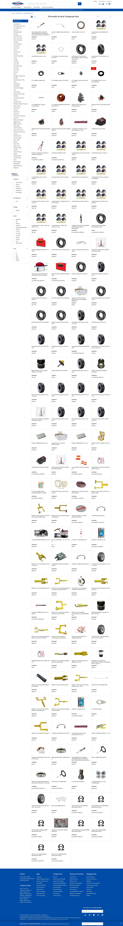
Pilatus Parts (17, 112)
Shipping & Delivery (41, 893)
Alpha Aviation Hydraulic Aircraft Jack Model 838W (100, 250)
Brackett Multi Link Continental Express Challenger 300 (40, 709)
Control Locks (17, 52)
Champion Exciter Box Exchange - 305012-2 (60, 564)
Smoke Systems (17, 136)
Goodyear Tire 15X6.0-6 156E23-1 (99, 153)
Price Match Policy (40, 887)
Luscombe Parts (17, 102)
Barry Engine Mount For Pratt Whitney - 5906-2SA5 (40, 371)
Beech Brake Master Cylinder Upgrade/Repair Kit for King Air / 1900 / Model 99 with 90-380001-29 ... (41, 33)
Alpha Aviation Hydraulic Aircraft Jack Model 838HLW (60, 468)
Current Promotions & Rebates (93, 883)
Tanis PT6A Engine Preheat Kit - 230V (101, 733)
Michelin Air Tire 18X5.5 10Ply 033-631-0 (100, 274)
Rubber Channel (17, 124)
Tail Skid (16, 149)
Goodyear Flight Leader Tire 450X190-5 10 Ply (59, 226)
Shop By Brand (27, 7)
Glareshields (17, 86)
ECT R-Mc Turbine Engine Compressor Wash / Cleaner (39, 492)
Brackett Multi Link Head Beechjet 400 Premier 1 (61, 516)
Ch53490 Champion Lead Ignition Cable (80, 250)
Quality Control (40, 889)
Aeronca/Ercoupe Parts (19, 26)
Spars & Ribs (17, 139)
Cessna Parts (17, 46)
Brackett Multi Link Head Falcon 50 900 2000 (101, 589)
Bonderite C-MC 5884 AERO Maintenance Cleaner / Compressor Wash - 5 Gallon (101, 662)
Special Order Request (91, 893)
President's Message (57, 891)
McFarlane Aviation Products (20, 104)
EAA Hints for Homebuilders (76, 883)
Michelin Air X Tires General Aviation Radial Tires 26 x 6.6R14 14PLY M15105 (80, 58)
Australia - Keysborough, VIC (26, 902)
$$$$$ (17, 260)
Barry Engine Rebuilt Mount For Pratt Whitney (100, 613)
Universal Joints (17, 155)
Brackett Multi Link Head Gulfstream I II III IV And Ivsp (59, 637)
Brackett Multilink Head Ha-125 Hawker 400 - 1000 (80, 661)
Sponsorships (56, 893)
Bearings (16, 34)
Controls (16, 54)
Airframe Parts (19, 13)
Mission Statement (57, 889)
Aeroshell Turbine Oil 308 (98, 539)
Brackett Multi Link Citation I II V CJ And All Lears (101, 492)
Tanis (17, 241)
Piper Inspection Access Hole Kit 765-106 (60, 492)
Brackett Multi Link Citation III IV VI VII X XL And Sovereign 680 (41, 516)
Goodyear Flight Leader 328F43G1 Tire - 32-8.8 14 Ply (40, 806)
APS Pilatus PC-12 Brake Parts (59, 781)
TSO (17, 201)
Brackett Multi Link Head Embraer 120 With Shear (60, 709)
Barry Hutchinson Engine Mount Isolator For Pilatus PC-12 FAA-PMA (41, 782)
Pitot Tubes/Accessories (19, 116)
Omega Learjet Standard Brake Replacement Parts (39, 830)
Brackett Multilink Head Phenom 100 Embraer (40, 685)
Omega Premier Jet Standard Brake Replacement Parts (80, 830)
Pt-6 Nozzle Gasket (97, 709)
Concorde (18, 233)
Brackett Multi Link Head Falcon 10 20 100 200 (41, 564)
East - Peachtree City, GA (25, 897)
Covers (15, 58)
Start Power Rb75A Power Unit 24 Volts (40, 250)
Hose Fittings (17, 92)
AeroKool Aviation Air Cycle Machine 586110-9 (79, 105)
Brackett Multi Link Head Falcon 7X (41, 588)
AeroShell (18, 219)
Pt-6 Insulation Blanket (78, 781)
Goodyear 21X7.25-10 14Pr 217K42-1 (80, 177)
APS (17, 221)
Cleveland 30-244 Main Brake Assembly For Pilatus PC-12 (79, 589)
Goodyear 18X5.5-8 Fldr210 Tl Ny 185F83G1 (100, 202)
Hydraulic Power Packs (19, 94)
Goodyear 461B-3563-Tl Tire (39, 56)
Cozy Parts (16, 64)
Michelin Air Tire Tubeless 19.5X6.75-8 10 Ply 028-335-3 (101, 347)
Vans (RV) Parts (17, 157)
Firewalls (16, 78)
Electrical (18, 186)
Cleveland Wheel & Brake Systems (21, 228)
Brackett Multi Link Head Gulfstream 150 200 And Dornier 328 (80, 614)
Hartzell (17, 237)
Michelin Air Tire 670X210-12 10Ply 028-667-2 (100, 419)
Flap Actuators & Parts (19, 80)
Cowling (15, 60)
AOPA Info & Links (74, 879)
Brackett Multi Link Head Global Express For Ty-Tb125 (80, 685)
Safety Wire (16, 126)
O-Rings (16, 110)
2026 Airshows (73, 877)
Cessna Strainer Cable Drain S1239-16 (61, 32)
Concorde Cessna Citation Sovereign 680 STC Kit (79, 734)
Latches (15, 100)
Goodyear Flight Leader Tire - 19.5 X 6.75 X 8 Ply (101, 564)
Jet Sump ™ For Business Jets (79, 539)
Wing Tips (16, 167)
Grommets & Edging (18, 88)
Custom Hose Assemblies (92, 885)
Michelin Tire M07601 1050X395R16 (40, 322)
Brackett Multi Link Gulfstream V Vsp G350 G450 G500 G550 (60, 613)
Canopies (16, 42)
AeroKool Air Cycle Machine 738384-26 (41, 129)
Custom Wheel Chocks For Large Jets (80, 468)
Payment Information (41, 885)
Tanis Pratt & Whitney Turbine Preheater (59, 830)
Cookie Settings (44, 914)
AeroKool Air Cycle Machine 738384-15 (101, 105)
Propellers (16, 118)
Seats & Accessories (18, 130)
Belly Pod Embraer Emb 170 (58, 805)
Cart (108, 3)
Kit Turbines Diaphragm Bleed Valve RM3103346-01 (61, 105)
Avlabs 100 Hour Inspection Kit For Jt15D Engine (41, 758)
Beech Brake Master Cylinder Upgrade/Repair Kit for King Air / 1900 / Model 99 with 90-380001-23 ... (81, 759)
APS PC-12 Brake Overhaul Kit (99, 757)
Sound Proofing (17, 138)
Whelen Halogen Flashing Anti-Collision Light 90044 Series (40, 274)
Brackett (17, 223)
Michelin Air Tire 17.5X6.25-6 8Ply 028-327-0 (101, 395)
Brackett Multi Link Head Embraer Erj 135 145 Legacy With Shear (40, 637)
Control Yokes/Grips (18, 56)
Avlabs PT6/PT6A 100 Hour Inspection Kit (58, 443)
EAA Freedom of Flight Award (59, 883)
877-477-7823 (102, 1)
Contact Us (109, 1)
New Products (89, 891)
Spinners (16, 141)
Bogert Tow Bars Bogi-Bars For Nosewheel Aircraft (40, 153)
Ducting (15, 72)
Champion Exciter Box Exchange (40, 467)
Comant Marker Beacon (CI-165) (40, 443)
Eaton (15, 74)
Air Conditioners (17, 28)
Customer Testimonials (58, 881)
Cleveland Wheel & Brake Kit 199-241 (41, 539)
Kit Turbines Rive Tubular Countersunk (38, 105)
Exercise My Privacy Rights (35, 914)
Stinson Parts (17, 145)
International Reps (57, 887)
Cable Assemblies (18, 40)
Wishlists (95, 1)
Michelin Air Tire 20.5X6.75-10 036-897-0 (60, 395)
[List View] (34, 17)
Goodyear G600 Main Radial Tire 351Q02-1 (100, 32)
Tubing (15, 153)
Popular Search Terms (74, 895)
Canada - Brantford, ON (25, 900)
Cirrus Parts (16, 48)
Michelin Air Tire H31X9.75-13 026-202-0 (80, 419)
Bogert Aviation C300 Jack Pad (59, 370)
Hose (15, 90)
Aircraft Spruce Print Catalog (59, 879)
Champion (18, 225)
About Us (55, 877)
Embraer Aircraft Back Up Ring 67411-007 (41, 661)
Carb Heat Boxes (18, 44)
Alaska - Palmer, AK (24, 898)
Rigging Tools (17, 122)
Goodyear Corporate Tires (59, 153)
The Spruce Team (57, 895)
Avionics (18, 184)
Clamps (15, 50)
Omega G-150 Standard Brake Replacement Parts (59, 854)
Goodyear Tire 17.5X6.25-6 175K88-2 (60, 177)
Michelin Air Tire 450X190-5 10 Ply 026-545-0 (40, 395)
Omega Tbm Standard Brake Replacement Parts (99, 830)
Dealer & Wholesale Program (43, 879)
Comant (18, 231)
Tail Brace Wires (17, 147)
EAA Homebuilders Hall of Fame (60, 885)
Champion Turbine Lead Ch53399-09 (81, 564)
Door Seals (16, 70)
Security (15, 134)
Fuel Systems (17, 84)
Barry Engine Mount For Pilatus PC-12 (61, 758)
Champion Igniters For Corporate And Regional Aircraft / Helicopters (80, 227)
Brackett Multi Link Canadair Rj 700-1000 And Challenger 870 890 (61, 589)
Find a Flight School (74, 887)
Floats (15, 82)
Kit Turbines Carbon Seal (38, 80)
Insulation (16, 96)
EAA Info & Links (73, 881)
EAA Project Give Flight (75, 885)
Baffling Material (18, 32)
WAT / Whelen (19, 243)
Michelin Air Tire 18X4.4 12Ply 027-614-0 (80, 371)
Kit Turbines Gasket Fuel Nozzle (60, 80)
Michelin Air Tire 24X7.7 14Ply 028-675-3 (40, 347)
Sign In (100, 3)
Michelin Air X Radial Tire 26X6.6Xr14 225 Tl (101, 298)
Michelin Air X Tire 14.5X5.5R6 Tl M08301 (39, 298)
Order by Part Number (47, 7)
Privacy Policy (46, 916)
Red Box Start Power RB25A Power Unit (60, 274)
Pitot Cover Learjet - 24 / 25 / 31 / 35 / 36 (61, 540)
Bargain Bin (88, 881)
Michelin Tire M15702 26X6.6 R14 (79, 274)
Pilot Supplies (19, 192)
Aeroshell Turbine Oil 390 (78, 709)
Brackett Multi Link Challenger (60, 685)
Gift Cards (88, 889)
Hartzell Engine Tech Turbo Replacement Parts (79, 516)
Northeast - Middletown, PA (26, 895)
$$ (16, 254)
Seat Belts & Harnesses (19, 132)
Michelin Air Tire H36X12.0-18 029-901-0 (60, 419)
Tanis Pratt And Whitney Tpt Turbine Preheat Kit (79, 637)
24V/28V (18, 210)
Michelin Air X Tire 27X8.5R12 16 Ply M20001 (100, 57)
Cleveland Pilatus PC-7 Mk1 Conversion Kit (98, 782)
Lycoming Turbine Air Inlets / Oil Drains (40, 613)
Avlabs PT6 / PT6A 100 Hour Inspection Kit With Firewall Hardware (79, 299)
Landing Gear (19, 190)
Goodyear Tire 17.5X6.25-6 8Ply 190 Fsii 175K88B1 (100, 178)
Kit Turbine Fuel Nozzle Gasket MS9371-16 (60, 57)
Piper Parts (16, 114)
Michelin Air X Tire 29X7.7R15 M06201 (61, 249)
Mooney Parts (17, 106)
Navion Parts (17, 108)
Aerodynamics (17, 24)
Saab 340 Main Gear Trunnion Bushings (99, 371)
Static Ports (16, 143)
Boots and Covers (18, 38)
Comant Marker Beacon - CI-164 (80, 443)
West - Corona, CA (24, 888)
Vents (15, 159)
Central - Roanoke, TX (24, 892)
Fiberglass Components (19, 76)
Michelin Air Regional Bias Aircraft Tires (81, 347)
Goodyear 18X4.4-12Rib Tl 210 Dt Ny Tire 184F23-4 (40, 226)
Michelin (18, 239)
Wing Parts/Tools (18, 165)
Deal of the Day (89, 887)
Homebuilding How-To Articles (76, 891)
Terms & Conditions (41, 895)
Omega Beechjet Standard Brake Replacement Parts (100, 806)
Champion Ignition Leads (98, 515)
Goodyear (18, 235)
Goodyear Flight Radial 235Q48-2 (80, 201)
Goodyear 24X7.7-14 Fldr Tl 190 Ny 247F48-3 (40, 202)
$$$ (17, 256)
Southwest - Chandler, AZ (25, 890)
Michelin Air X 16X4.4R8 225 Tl (99, 322)
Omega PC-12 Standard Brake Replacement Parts (39, 854)
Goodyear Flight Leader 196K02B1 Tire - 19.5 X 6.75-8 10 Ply (100, 637)
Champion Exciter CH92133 (98, 128)
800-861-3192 (31, 878)
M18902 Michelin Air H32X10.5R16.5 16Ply (60, 323)
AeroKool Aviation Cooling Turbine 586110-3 (61, 129)
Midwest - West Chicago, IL (26, 893)
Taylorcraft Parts (18, 151)
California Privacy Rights (24, 914)
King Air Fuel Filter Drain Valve (99, 685)
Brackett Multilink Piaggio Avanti (40, 733)
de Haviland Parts (18, 66)
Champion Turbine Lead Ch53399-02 (61, 733)
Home (13, 13)
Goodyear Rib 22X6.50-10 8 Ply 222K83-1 (39, 178)
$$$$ (17, 258)
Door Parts (16, 68)
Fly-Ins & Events (73, 889)
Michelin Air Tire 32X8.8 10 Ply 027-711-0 (80, 395)
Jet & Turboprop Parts (28, 13)
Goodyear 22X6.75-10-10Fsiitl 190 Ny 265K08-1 (81, 153)
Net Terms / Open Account (42, 881)
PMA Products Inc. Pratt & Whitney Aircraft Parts (101, 468)
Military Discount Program (75, 893)
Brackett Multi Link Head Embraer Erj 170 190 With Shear (60, 661)
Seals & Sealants (18, 128)
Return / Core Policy (41, 891)
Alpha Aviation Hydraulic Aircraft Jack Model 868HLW (40, 419)
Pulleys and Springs (18, 120)
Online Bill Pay (40, 883)
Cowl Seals (16, 62)
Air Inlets (16, 30)
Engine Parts (18, 188)
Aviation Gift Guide (90, 877)
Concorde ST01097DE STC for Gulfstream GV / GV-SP (79, 129)
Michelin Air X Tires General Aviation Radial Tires (99, 226)
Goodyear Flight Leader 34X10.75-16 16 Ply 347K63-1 (61, 202)
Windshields (16, 163)
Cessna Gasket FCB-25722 (78, 32)
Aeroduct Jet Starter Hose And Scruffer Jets (80, 492)
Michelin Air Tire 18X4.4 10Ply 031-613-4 (60, 347)
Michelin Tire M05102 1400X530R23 (60, 298)
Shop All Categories (16, 7)
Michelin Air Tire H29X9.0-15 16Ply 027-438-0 (80, 323)
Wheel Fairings (17, 161)
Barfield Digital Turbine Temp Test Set (101, 443)
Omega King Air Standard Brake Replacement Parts (80, 806)
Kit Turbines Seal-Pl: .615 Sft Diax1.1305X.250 (99, 81)
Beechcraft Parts (18, 36)
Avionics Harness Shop (91, 879)
